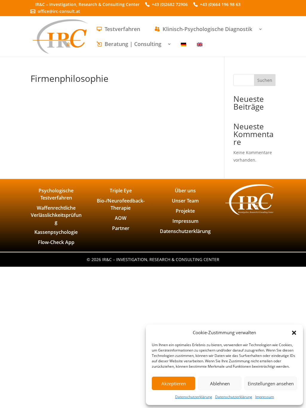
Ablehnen (220, 383)
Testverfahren (122, 30)
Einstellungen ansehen (271, 383)
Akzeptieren (173, 383)
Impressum (264, 396)
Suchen (264, 80)
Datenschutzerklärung (193, 396)
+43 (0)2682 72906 (170, 5)
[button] (294, 333)
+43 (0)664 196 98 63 (220, 5)
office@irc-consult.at (59, 12)
